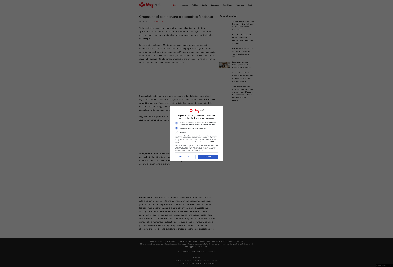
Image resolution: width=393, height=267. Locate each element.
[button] (196, 132)
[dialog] (196, 133)
